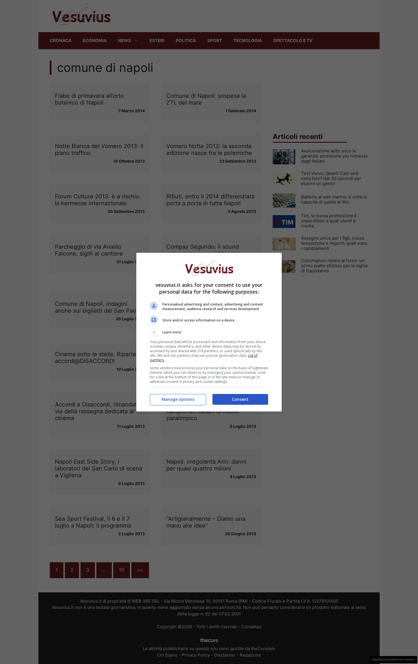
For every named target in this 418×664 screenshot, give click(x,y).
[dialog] (209, 332)
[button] (209, 332)
